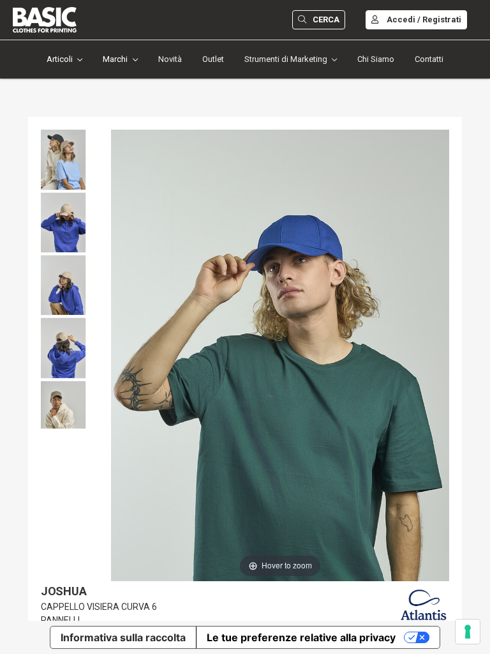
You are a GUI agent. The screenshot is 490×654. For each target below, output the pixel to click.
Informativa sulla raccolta (123, 637)
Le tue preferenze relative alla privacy (301, 637)
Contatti (429, 59)
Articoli (60, 59)
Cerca (326, 19)
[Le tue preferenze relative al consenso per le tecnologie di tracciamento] (468, 632)
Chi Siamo (375, 59)
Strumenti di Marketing (285, 59)
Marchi (115, 59)
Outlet (213, 59)
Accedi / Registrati (424, 19)
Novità (170, 59)
